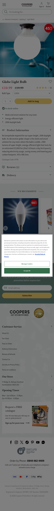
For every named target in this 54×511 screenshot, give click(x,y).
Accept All (27, 271)
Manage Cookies (27, 264)
